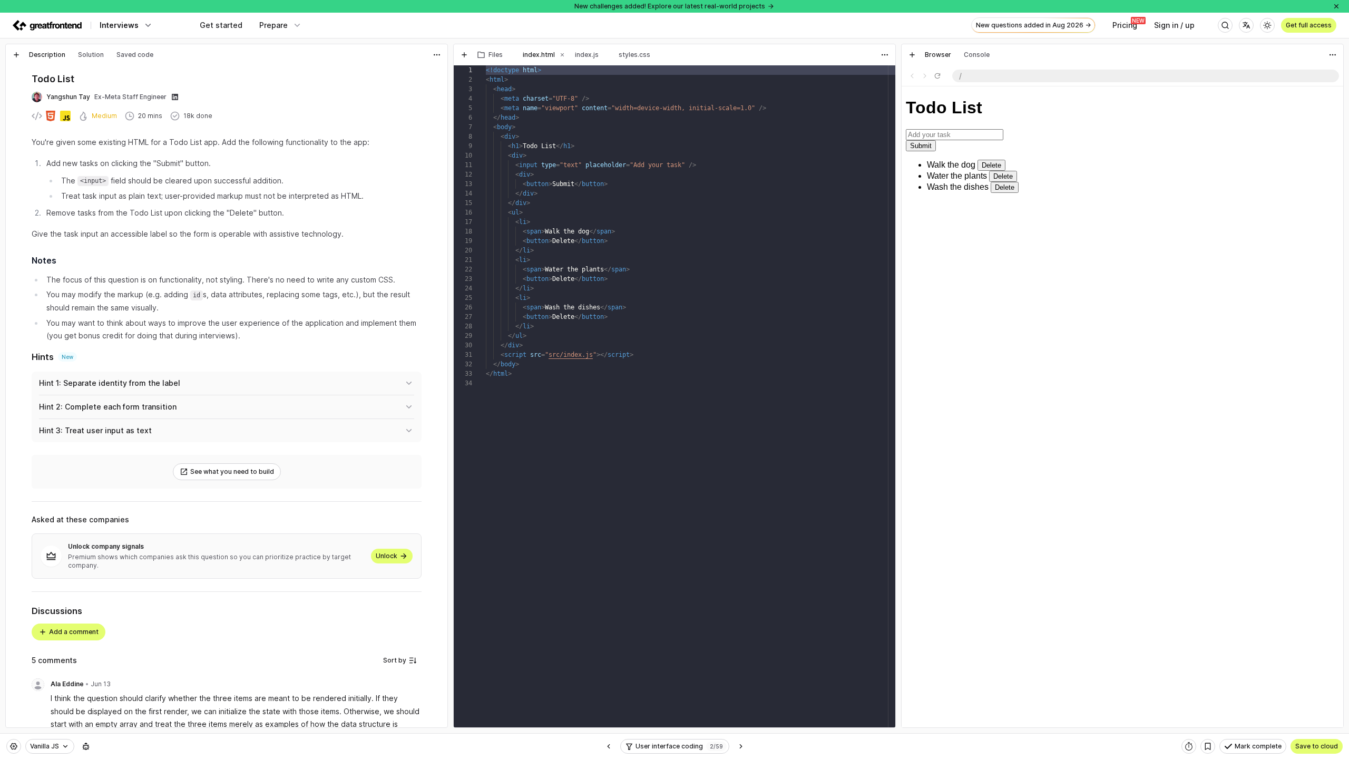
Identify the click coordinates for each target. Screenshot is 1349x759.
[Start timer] (1188, 746)
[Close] (1336, 6)
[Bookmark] (1207, 746)
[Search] (1225, 25)
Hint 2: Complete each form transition (108, 406)
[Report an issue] (86, 746)
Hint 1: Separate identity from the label (109, 382)
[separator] (450, 386)
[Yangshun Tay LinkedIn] (175, 97)
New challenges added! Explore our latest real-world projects (669, 6)
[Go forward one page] (924, 76)
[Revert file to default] (884, 76)
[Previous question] (608, 746)
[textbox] (236, 717)
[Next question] (741, 746)
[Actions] (436, 54)
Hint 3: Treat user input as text (95, 430)
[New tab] (16, 54)
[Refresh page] (937, 76)
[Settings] (13, 746)
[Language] (1246, 25)
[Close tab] (510, 55)
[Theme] (1267, 25)
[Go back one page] (912, 76)
